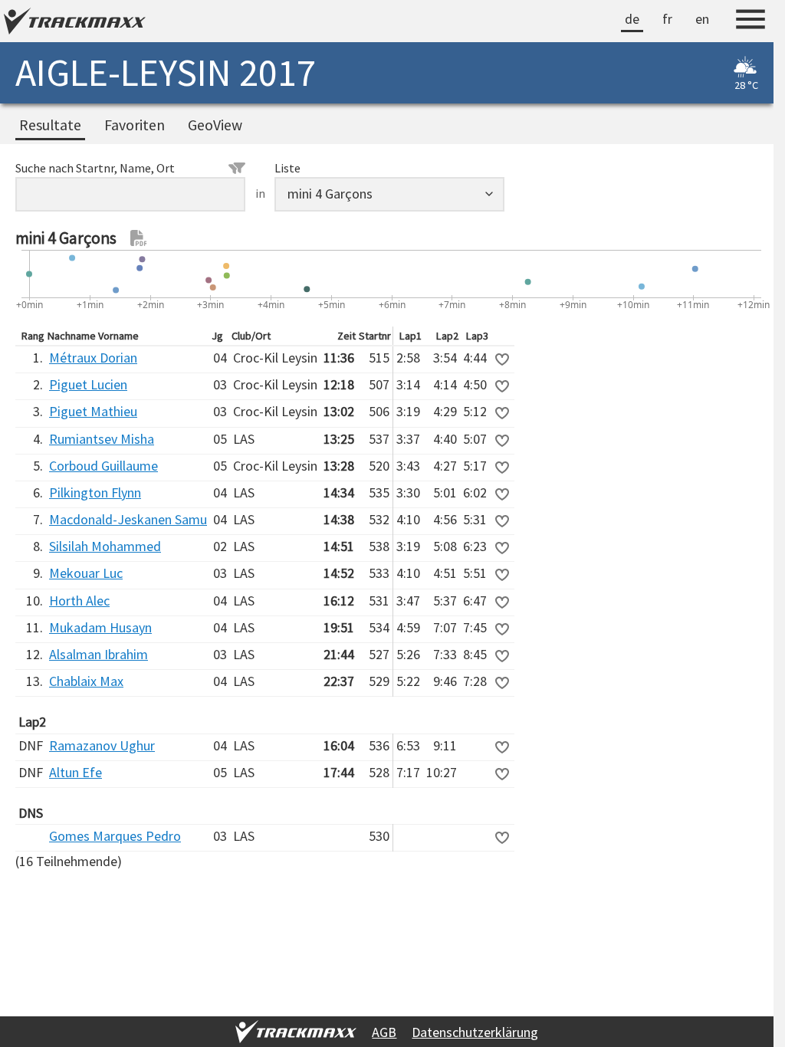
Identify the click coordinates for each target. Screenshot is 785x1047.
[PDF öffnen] (138, 238)
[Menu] (750, 21)
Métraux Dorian (93, 357)
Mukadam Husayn (100, 627)
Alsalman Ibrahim (98, 654)
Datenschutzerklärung (475, 1032)
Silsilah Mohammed (105, 546)
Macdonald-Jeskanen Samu (128, 519)
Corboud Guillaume (103, 465)
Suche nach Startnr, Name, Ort (95, 168)
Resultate (50, 125)
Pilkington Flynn (95, 492)
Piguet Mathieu (93, 411)
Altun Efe (75, 772)
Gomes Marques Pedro (115, 836)
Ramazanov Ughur (102, 745)
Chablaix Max (86, 681)
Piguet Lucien (88, 384)
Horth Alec (79, 600)
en (702, 19)
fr (667, 19)
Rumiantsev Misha (101, 439)
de (632, 19)
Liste (287, 168)
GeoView (215, 125)
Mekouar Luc (86, 573)
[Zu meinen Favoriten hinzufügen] (502, 359)
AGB (384, 1032)
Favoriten (134, 125)
